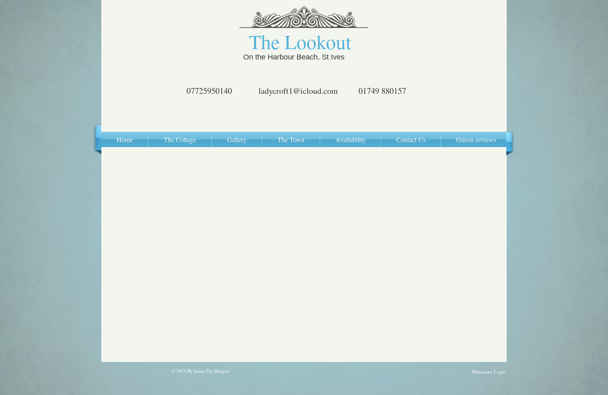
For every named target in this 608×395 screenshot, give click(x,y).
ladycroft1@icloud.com (298, 90)
